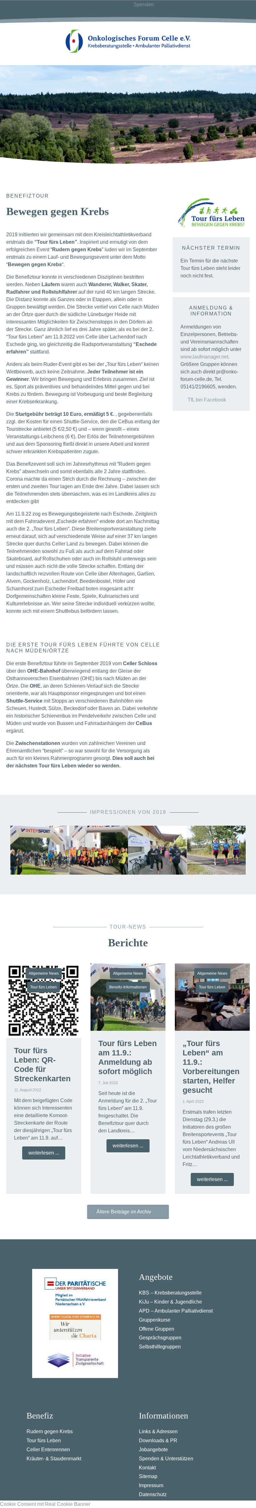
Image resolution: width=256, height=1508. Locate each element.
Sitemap (148, 1476)
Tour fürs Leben (43, 987)
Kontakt (147, 1467)
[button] (16, 850)
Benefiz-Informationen (128, 987)
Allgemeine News (44, 973)
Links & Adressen (158, 1431)
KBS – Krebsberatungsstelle (170, 1292)
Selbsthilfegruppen (160, 1346)
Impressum (151, 1485)
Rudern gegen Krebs (50, 1431)
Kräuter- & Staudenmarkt (54, 1458)
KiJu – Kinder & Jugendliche (170, 1301)
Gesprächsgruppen (160, 1337)
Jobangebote (153, 1449)
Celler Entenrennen (48, 1449)
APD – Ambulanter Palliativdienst (176, 1310)
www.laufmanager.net (204, 356)
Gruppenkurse (154, 1320)
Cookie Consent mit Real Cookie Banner (45, 1504)
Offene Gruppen (156, 1329)
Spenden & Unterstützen (166, 1458)
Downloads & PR (158, 1440)
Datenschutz (153, 1494)
